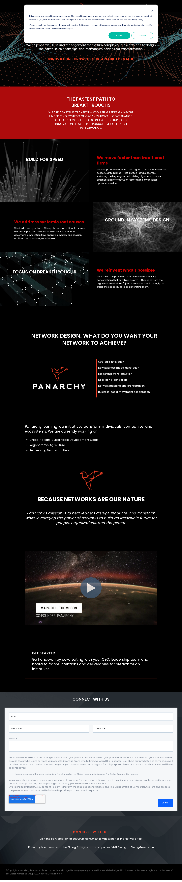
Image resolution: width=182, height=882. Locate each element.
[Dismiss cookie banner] (152, 11)
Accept (119, 35)
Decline (142, 35)
